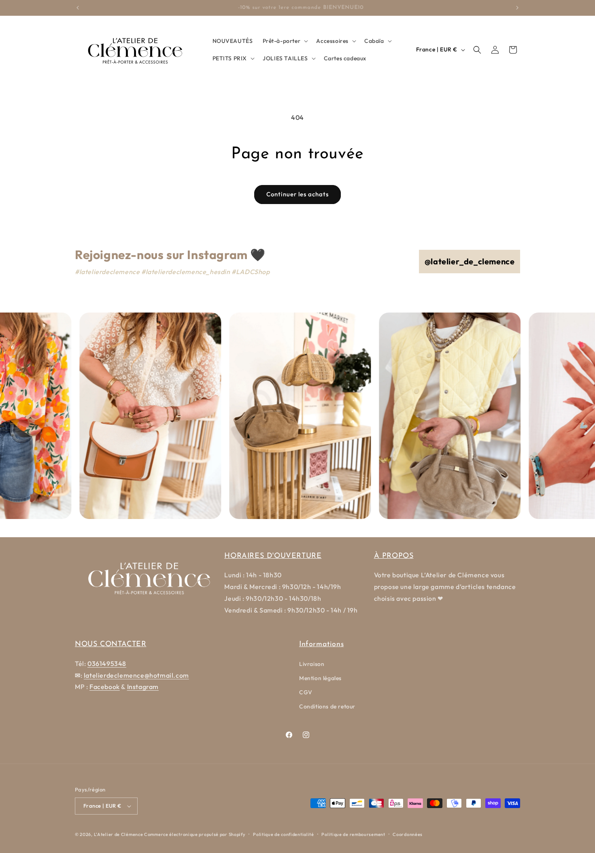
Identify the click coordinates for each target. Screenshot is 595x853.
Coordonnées (408, 834)
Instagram (143, 687)
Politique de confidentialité (283, 834)
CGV (305, 692)
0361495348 (106, 663)
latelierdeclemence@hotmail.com (136, 675)
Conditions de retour (327, 706)
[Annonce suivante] (517, 7)
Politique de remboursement (353, 834)
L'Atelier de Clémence (118, 834)
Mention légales (320, 678)
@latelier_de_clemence (470, 261)
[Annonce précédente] (78, 7)
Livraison (311, 664)
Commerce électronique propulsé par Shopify (194, 834)
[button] (285, 40)
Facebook (104, 687)
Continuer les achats (297, 194)
